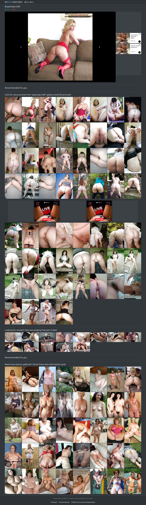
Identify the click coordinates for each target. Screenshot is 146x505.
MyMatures (13, 2)
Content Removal (64, 502)
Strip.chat (133, 40)
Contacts (54, 502)
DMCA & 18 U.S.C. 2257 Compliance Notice (83, 502)
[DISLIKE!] (13, 9)
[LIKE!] (5, 9)
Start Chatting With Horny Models (134, 36)
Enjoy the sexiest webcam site (135, 46)
